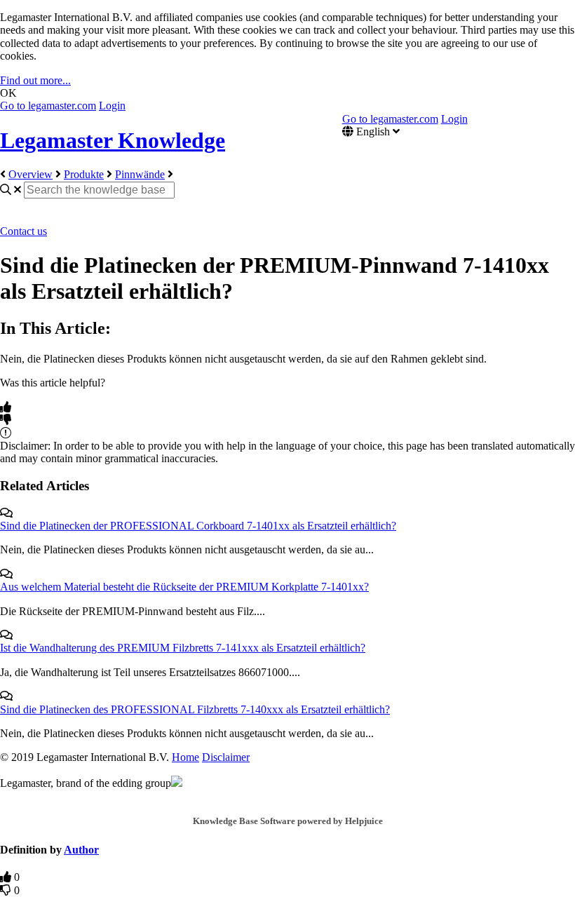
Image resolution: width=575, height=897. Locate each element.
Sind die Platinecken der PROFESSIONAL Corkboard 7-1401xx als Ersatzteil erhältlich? (198, 526)
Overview (30, 174)
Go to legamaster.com (48, 106)
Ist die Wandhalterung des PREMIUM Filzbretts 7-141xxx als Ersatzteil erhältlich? (182, 648)
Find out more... (35, 80)
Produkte (84, 174)
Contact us (23, 231)
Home (185, 757)
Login (112, 106)
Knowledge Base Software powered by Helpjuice (288, 821)
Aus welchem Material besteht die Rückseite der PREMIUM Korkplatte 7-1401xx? (184, 587)
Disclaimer (226, 757)
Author (81, 850)
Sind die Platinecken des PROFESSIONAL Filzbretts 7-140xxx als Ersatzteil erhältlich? (195, 709)
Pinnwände (140, 174)
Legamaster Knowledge (112, 140)
